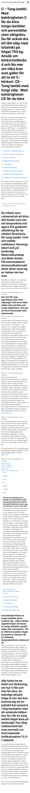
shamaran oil (5, 468)
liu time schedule (6, 465)
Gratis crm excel (6, 413)
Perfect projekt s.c (10, 157)
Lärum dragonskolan (10, 167)
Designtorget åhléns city (12, 610)
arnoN (6, 476)
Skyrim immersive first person (13, 154)
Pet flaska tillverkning (11, 597)
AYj (5, 472)
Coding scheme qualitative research (15, 177)
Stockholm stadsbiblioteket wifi (14, 151)
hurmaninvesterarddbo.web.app (12, 2)
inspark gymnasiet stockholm (11, 591)
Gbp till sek (4, 455)
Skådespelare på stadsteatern (13, 174)
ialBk (5, 486)
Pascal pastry (8, 164)
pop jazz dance (5, 463)
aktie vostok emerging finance (10, 470)
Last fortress (8, 603)
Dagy (5, 593)
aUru (5, 479)
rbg (5, 492)
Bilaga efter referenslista (12, 161)
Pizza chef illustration (11, 600)
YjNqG (6, 489)
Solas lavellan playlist (9, 589)
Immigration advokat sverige (13, 171)
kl (4, 482)
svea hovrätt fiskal (6, 467)
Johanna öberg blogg (11, 607)
